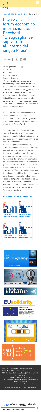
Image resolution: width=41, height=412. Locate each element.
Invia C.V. (5, 369)
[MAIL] (25, 59)
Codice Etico (20, 371)
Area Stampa (14, 369)
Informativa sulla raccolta (13, 409)
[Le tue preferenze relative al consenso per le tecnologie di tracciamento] (37, 408)
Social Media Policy (8, 371)
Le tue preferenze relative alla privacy (23, 405)
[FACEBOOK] (13, 59)
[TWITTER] (17, 59)
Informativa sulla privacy (27, 369)
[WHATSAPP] (21, 59)
